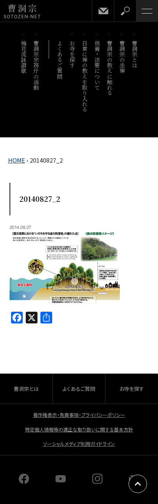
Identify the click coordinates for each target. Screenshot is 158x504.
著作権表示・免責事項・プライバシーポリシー (79, 414)
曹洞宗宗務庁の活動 (36, 65)
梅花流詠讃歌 (24, 57)
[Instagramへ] (97, 481)
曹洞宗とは (135, 54)
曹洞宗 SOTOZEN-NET (22, 11)
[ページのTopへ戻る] (138, 484)
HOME (16, 160)
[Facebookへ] (24, 481)
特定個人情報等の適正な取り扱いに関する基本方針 (79, 429)
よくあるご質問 (60, 59)
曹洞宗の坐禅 (122, 57)
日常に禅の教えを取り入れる (85, 76)
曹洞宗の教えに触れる (110, 68)
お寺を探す (72, 54)
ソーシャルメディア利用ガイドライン (79, 443)
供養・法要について (97, 65)
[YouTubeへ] (60, 481)
